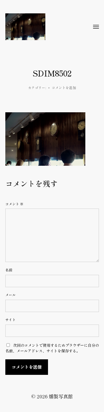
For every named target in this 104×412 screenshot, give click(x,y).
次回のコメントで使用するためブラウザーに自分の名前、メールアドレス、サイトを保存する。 (52, 347)
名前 (8, 270)
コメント (14, 204)
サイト (10, 319)
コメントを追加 (64, 87)
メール (10, 294)
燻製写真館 (61, 396)
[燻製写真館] (41, 26)
